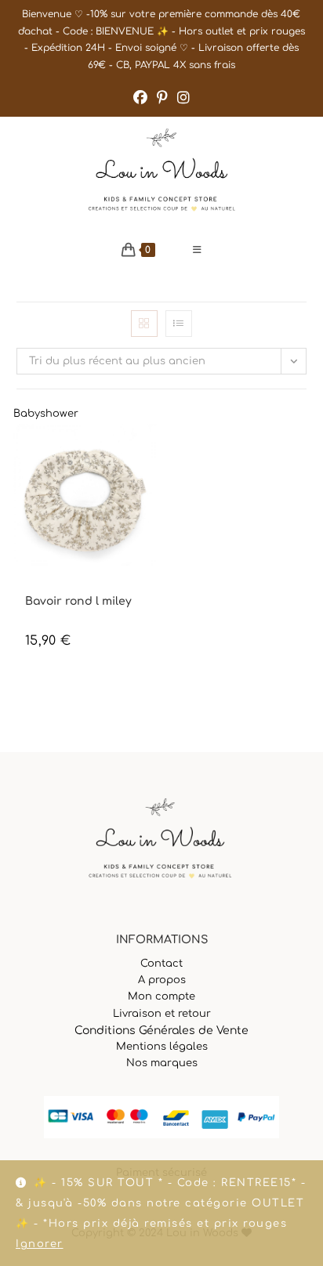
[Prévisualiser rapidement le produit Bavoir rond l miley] (149, 451)
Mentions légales (162, 1046)
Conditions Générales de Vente (161, 1030)
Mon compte (161, 996)
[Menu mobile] (198, 250)
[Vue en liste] (178, 323)
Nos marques (162, 1063)
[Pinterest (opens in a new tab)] (162, 97)
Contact (161, 963)
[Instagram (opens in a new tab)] (183, 97)
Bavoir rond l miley (78, 601)
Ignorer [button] (40, 1244)
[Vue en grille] (144, 323)
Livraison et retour (162, 1013)
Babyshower (45, 413)
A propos (162, 980)
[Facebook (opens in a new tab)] (140, 97)
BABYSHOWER (53, 588)
